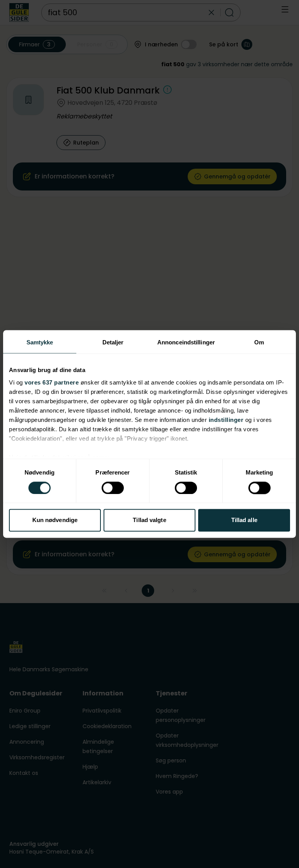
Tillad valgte (149, 520)
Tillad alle (244, 520)
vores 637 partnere (52, 382)
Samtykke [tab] (39, 342)
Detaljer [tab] (113, 342)
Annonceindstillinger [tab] (186, 342)
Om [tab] (259, 342)
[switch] (113, 488)
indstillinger (226, 419)
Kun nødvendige (54, 520)
